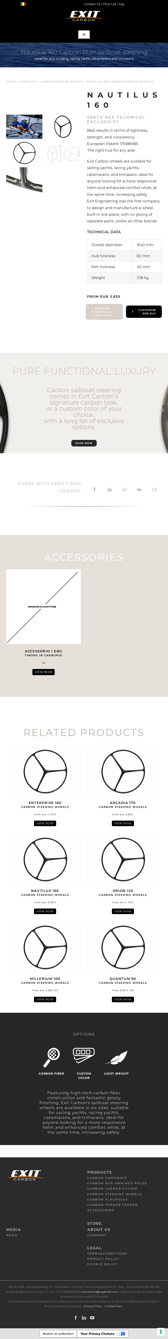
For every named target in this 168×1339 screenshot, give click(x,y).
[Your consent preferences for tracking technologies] (161, 1332)
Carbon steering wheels (61, 81)
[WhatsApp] (124, 490)
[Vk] (139, 490)
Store (94, 1223)
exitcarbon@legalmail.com (100, 1291)
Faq (121, 4)
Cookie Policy (113, 1306)
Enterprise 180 (45, 804)
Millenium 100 (45, 980)
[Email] (154, 490)
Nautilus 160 (45, 892)
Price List (109, 4)
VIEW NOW (43, 672)
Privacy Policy (93, 1306)
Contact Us (92, 4)
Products (27, 81)
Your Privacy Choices (97, 1334)
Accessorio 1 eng (43, 653)
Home (10, 81)
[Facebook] (95, 490)
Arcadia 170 (123, 804)
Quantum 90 (123, 980)
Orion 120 (123, 892)
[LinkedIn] (110, 490)
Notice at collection (58, 1334)
